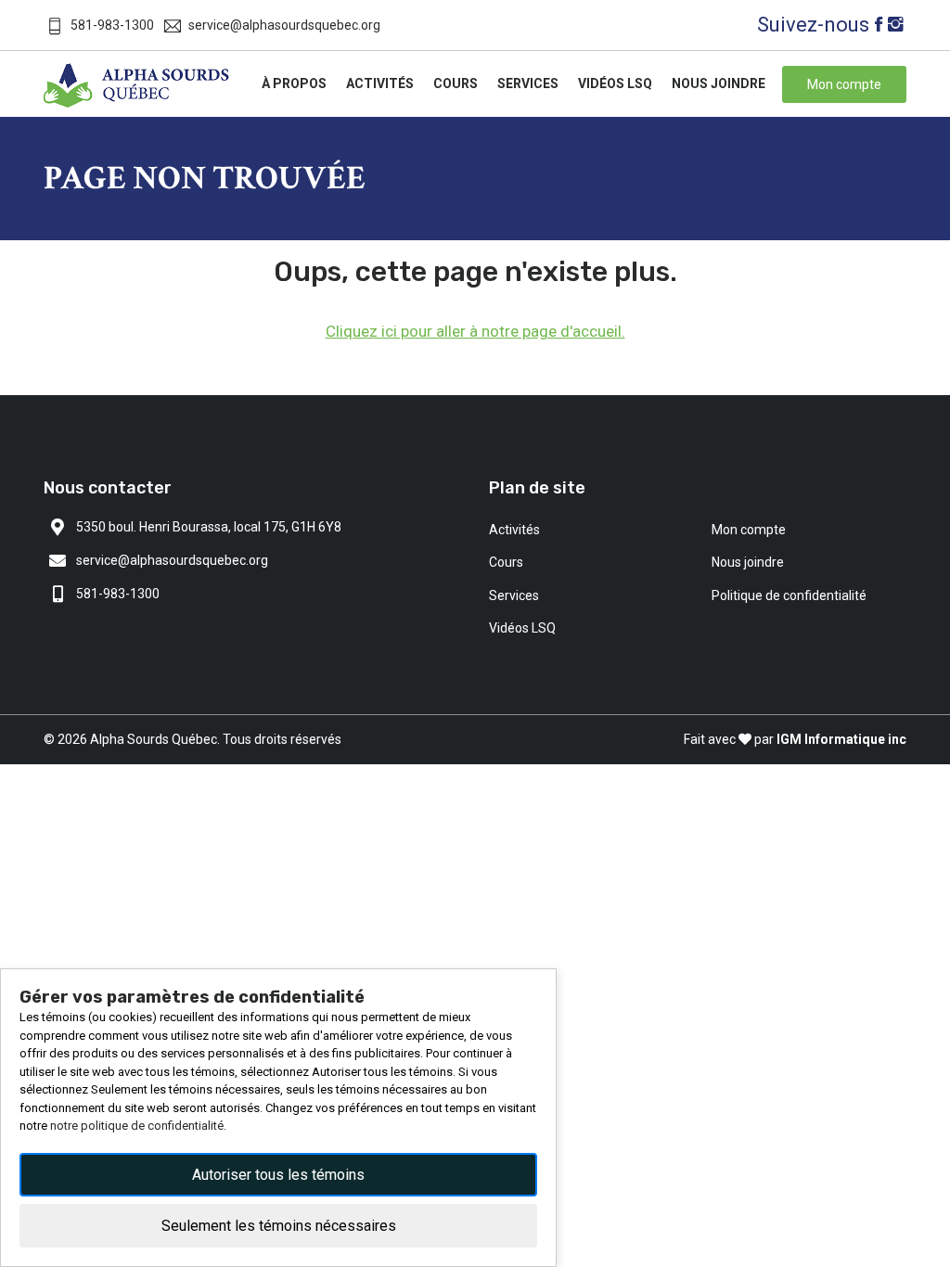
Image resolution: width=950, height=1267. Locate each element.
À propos (294, 83)
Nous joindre (718, 83)
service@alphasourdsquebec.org (284, 25)
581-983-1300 (112, 25)
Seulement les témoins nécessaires (278, 1226)
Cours (455, 83)
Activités (380, 83)
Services (527, 83)
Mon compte (749, 529)
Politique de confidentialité (789, 595)
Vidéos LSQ (615, 83)
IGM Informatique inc (841, 739)
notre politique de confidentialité (137, 1126)
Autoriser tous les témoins (278, 1175)
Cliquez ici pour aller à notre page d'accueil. (475, 331)
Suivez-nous (813, 24)
